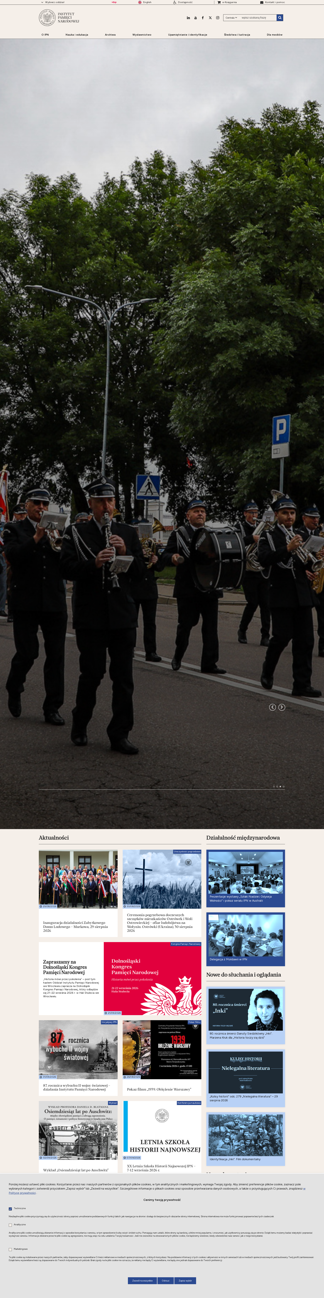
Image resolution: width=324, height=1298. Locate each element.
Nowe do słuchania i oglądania (243, 1093)
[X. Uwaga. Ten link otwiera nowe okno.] (210, 17)
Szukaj (280, 18)
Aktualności (54, 956)
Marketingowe (21, 1249)
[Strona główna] (47, 17)
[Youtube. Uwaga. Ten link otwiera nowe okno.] (195, 17)
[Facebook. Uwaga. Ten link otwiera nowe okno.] (202, 17)
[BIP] (114, 2)
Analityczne (20, 1225)
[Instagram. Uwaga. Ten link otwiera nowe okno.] (217, 17)
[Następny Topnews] (272, 807)
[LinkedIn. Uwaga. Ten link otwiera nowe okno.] (188, 17)
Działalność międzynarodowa (243, 956)
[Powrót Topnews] (281, 807)
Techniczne (20, 1208)
